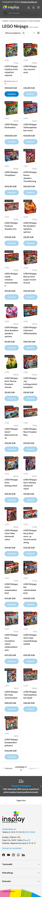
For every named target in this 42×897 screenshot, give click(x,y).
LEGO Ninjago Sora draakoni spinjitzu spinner (11, 332)
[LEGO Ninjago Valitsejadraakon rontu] (30, 108)
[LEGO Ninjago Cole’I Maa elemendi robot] (12, 514)
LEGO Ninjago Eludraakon (11, 126)
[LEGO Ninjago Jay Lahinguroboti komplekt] (30, 362)
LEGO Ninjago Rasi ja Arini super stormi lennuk (30, 278)
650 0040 (30, 832)
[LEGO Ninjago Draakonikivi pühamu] (12, 723)
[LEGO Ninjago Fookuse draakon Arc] (12, 207)
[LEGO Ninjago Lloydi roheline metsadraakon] (12, 257)
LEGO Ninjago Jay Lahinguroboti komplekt (30, 383)
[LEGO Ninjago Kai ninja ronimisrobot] (12, 675)
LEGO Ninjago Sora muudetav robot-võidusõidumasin (11, 642)
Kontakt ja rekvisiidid (11, 848)
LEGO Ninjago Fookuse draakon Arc (11, 226)
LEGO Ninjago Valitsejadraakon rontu (30, 127)
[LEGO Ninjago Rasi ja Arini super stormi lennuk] (30, 257)
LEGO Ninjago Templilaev (11, 174)
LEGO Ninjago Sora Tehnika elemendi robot (30, 484)
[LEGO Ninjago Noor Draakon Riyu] (30, 413)
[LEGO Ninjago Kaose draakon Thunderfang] (30, 156)
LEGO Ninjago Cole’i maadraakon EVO (11, 589)
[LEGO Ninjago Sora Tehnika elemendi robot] (30, 463)
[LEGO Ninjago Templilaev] (12, 156)
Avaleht (5, 21)
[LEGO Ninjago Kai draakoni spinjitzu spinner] (30, 207)
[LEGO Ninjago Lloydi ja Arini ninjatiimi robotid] (12, 50)
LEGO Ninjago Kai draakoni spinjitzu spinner (30, 227)
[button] (33, 7)
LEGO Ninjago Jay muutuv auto (30, 69)
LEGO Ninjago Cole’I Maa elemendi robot (11, 535)
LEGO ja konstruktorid (18, 21)
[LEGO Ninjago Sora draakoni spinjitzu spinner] (12, 311)
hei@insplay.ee (9, 829)
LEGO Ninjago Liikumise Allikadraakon (30, 330)
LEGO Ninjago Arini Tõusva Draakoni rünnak (11, 383)
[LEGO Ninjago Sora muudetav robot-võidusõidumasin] (12, 619)
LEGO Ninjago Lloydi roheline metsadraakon (11, 279)
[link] (33, 768)
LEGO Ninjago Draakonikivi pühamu (11, 742)
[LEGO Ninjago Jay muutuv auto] (30, 50)
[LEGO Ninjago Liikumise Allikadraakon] (30, 311)
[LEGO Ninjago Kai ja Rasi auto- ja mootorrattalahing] (30, 514)
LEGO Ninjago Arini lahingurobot (11, 482)
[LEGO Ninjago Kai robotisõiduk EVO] (30, 568)
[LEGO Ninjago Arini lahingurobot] (12, 463)
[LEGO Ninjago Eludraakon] (12, 108)
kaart (26, 840)
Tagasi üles (21, 800)
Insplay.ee (11, 891)
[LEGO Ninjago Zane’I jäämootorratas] (12, 413)
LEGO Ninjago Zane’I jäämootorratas (11, 433)
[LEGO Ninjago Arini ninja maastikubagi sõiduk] (30, 619)
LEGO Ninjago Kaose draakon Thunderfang (30, 177)
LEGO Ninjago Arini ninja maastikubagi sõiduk (30, 639)
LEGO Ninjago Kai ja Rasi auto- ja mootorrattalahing (30, 536)
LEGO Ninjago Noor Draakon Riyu (30, 432)
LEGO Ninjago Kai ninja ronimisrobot (11, 694)
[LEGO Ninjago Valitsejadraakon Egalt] (30, 675)
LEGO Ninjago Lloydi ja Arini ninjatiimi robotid (11, 71)
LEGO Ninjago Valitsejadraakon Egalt (30, 694)
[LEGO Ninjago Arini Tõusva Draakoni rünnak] (12, 362)
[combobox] (21, 13)
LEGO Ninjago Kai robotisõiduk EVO (30, 589)
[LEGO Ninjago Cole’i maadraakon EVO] (12, 568)
